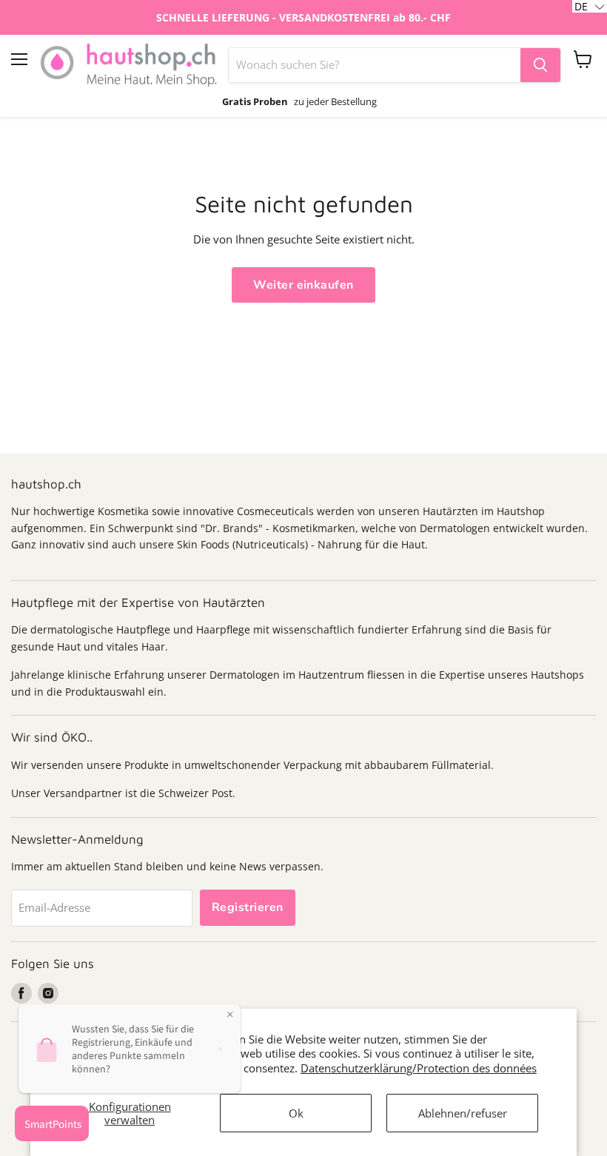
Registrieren (248, 907)
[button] (589, 6)
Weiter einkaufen (303, 285)
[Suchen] (540, 65)
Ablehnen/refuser (462, 1113)
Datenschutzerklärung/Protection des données (419, 1068)
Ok (296, 1113)
